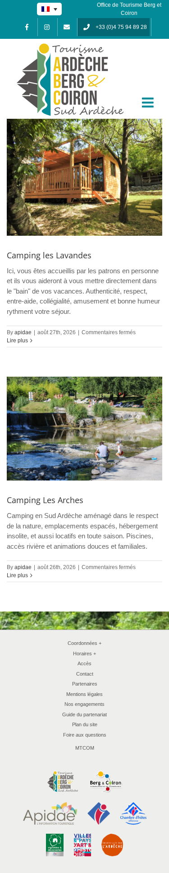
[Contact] (67, 27)
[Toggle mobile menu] (148, 102)
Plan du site (84, 724)
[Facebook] (27, 27)
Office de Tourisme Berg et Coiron (129, 9)
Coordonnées (85, 643)
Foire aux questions (84, 735)
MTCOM (84, 748)
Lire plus (17, 340)
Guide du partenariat (84, 714)
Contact (84, 674)
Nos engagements (84, 704)
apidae (23, 332)
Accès (84, 663)
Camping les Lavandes (49, 255)
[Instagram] (47, 27)
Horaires (84, 653)
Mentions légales (84, 694)
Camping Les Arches (45, 500)
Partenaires (84, 683)
